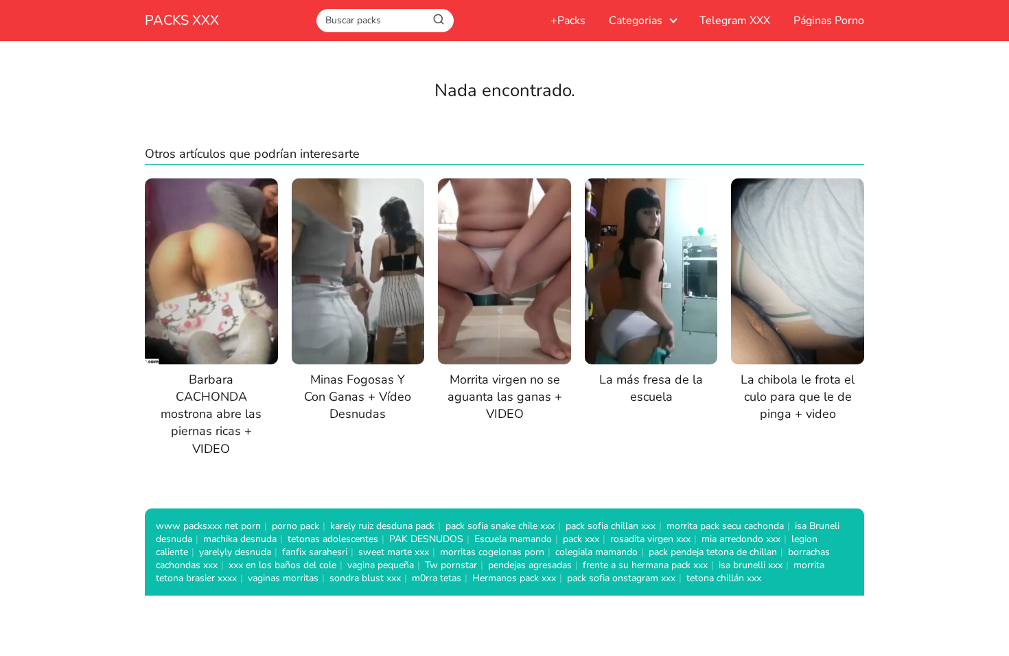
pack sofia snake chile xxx (500, 525)
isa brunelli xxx (750, 565)
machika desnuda (240, 539)
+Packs (567, 20)
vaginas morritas (283, 578)
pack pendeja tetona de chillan (713, 552)
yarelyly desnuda (235, 552)
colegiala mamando (596, 552)
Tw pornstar (451, 565)
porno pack (295, 525)
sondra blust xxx (365, 578)
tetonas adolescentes (333, 539)
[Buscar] (438, 20)
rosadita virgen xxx (650, 539)
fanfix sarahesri (314, 552)
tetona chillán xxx (723, 578)
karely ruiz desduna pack (382, 525)
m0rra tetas (436, 578)
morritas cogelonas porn (492, 552)
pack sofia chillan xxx (611, 525)
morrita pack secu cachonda (725, 525)
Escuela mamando (513, 539)
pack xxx (581, 539)
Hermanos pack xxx (514, 578)
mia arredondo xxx (740, 539)
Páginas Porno (828, 20)
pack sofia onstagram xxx (621, 578)
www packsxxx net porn (208, 525)
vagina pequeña (380, 565)
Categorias (635, 20)
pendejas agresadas (530, 565)
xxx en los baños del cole (282, 565)
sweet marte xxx (393, 552)
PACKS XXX (182, 20)
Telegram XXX (734, 20)
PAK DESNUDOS (426, 539)
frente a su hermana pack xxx (645, 565)
